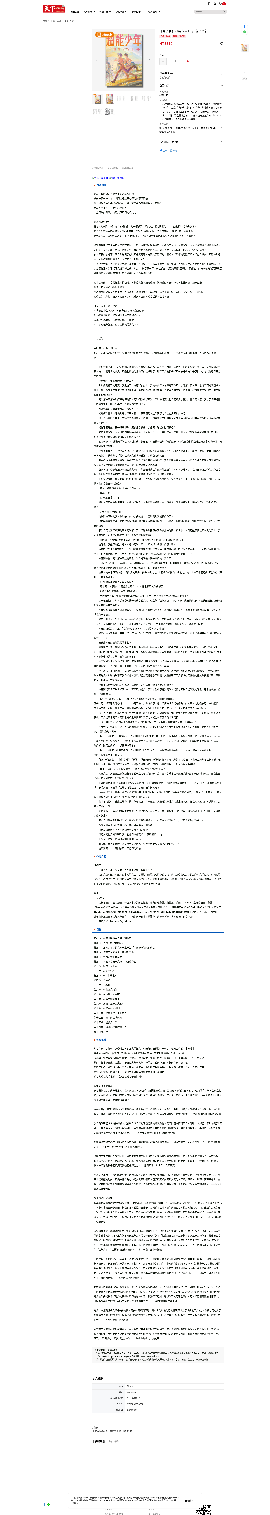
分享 (165, 150)
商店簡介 (108, 1510)
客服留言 (152, 1510)
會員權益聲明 (154, 1514)
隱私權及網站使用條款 (114, 1514)
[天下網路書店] (54, 8)
